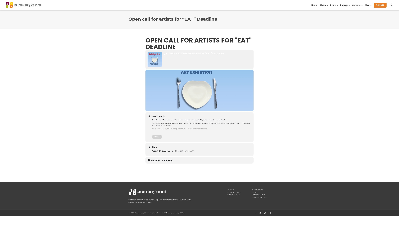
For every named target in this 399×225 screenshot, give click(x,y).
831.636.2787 (261, 197)
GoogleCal (167, 160)
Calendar (156, 160)
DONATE (380, 5)
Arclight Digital (180, 213)
